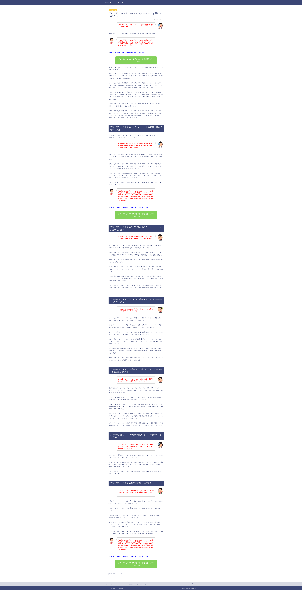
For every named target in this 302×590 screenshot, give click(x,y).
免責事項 (121, 588)
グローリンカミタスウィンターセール (117, 573)
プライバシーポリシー (112, 588)
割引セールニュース (114, 2)
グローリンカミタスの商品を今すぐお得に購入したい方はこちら (129, 52)
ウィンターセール (112, 10)
